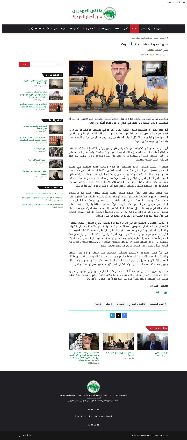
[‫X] (118, 315)
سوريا (120, 304)
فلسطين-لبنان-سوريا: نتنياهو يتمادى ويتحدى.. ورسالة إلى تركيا (42, 199)
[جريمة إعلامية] (56, 152)
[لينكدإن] (112, 315)
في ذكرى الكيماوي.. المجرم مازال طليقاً (35, 82)
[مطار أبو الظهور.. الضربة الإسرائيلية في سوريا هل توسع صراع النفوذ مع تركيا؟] (56, 95)
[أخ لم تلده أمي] (152, 341)
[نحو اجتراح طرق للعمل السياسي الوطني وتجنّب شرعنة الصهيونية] (56, 107)
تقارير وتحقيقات (104, 29)
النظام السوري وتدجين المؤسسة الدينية (120, 354)
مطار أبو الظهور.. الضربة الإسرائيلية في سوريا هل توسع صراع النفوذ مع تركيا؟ (33, 94)
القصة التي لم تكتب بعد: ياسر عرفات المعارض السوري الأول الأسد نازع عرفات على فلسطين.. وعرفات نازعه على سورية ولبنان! (84, 356)
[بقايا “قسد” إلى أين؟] (56, 163)
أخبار (126, 29)
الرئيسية (157, 29)
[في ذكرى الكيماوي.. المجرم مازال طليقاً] (56, 84)
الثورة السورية (157, 304)
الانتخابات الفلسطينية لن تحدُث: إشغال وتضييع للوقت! (42, 206)
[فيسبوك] (124, 315)
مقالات (134, 29)
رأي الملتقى (145, 29)
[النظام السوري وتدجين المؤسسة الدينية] (118, 341)
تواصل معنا (93, 416)
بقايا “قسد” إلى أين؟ (37, 160)
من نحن (101, 416)
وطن (97, 304)
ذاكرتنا (63, 29)
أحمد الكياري (23, 435)
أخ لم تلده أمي (161, 353)
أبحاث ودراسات (88, 29)
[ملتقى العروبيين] (93, 13)
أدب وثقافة (74, 29)
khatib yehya (58, 197)
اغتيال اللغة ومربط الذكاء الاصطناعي (38, 193)
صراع (108, 304)
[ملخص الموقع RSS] (88, 409)
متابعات (117, 29)
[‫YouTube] (92, 409)
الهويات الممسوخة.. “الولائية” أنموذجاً (34, 173)
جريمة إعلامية (40, 148)
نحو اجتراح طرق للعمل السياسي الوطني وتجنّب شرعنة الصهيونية (33, 105)
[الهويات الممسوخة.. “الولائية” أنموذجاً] (56, 175)
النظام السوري (136, 304)
